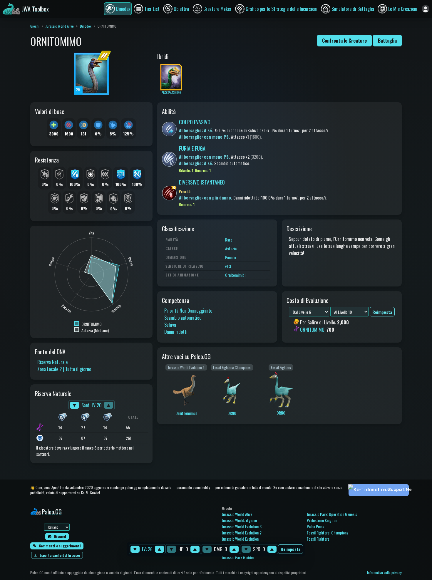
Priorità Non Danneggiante (188, 310)
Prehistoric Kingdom (322, 520)
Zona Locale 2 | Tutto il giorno (64, 369)
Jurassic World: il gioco (239, 520)
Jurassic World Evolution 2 (242, 532)
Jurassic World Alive (60, 26)
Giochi (34, 26)
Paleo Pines (315, 526)
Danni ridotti (175, 331)
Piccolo (230, 257)
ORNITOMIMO (312, 329)
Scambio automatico (182, 317)
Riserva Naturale (52, 362)
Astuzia (231, 248)
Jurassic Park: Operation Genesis (332, 514)
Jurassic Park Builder (238, 557)
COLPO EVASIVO (194, 122)
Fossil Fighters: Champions (327, 532)
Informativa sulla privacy (384, 572)
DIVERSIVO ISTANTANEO (202, 182)
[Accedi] (425, 9)
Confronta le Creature (344, 40)
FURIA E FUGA (192, 148)
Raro (228, 240)
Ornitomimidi (235, 275)
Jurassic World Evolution (240, 539)
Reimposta (290, 549)
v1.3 (228, 266)
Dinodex (85, 26)
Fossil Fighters (318, 539)
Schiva (170, 324)
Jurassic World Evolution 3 (242, 526)
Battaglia (387, 40)
